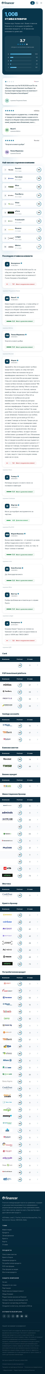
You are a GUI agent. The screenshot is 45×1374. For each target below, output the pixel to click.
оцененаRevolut (8, 354)
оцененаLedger (8, 616)
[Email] (26, 1316)
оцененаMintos (8, 328)
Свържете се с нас (9, 1285)
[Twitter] (8, 1316)
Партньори (6, 1288)
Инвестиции (7, 1230)
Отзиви (5, 1244)
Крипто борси (7, 1257)
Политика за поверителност (13, 1291)
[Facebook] (4, 1316)
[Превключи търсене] (37, 3)
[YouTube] (22, 1316)
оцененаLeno (7, 561)
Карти (4, 1241)
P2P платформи (8, 1266)
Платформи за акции (10, 1269)
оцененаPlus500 (8, 527)
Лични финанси (8, 1235)
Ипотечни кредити (9, 1272)
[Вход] (32, 3)
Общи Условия (7, 1294)
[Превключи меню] (41, 3)
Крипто (5, 1238)
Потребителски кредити (11, 1263)
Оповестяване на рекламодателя (15, 1300)
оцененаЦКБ (7, 647)
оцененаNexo (7, 470)
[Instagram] (13, 1316)
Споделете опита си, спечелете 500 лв (17, 1306)
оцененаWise (7, 587)
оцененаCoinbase (9, 498)
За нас (4, 1282)
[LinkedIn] (17, 1316)
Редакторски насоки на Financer (14, 1297)
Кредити (5, 1232)
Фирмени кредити (9, 1260)
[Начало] (8, 3)
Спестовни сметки (9, 1254)
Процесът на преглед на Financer (14, 1303)
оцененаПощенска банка (11, 291)
